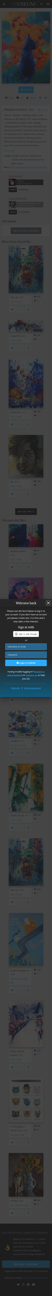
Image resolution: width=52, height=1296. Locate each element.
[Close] (48, 603)
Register (15, 688)
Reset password (32, 688)
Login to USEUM (27, 663)
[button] (26, 634)
